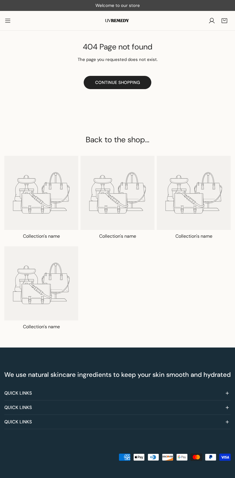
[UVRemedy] (117, 21)
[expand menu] (7, 20)
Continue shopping (117, 82)
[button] (224, 20)
